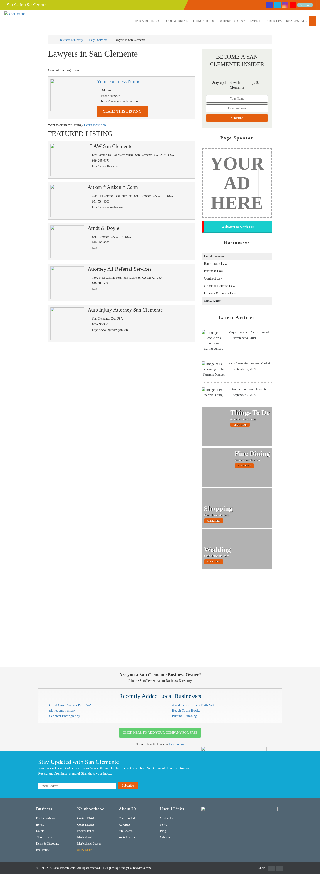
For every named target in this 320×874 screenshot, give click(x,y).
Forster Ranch (85, 831)
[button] (146, 21)
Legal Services (98, 40)
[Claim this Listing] (52, 95)
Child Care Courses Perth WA (70, 705)
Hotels (40, 824)
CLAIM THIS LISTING (122, 111)
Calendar (165, 837)
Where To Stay (232, 21)
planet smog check (62, 710)
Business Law (213, 271)
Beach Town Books (186, 710)
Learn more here (95, 125)
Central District (86, 818)
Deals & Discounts (47, 843)
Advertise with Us (238, 227)
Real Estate (296, 21)
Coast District (85, 824)
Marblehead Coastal (89, 843)
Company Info (127, 818)
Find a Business (146, 21)
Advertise (305, 5)
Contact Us (166, 818)
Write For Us (127, 837)
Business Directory (71, 40)
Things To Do (203, 21)
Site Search (126, 831)
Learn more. (176, 744)
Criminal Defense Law (219, 286)
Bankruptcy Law (215, 263)
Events (256, 21)
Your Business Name (119, 81)
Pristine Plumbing (184, 716)
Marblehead (84, 837)
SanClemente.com (64, 868)
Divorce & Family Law (220, 293)
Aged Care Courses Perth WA (193, 705)
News (163, 824)
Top (309, 863)
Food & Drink (176, 21)
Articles (274, 21)
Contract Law (213, 278)
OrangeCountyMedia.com (135, 868)
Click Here (240, 425)
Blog (163, 831)
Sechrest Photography (64, 716)
